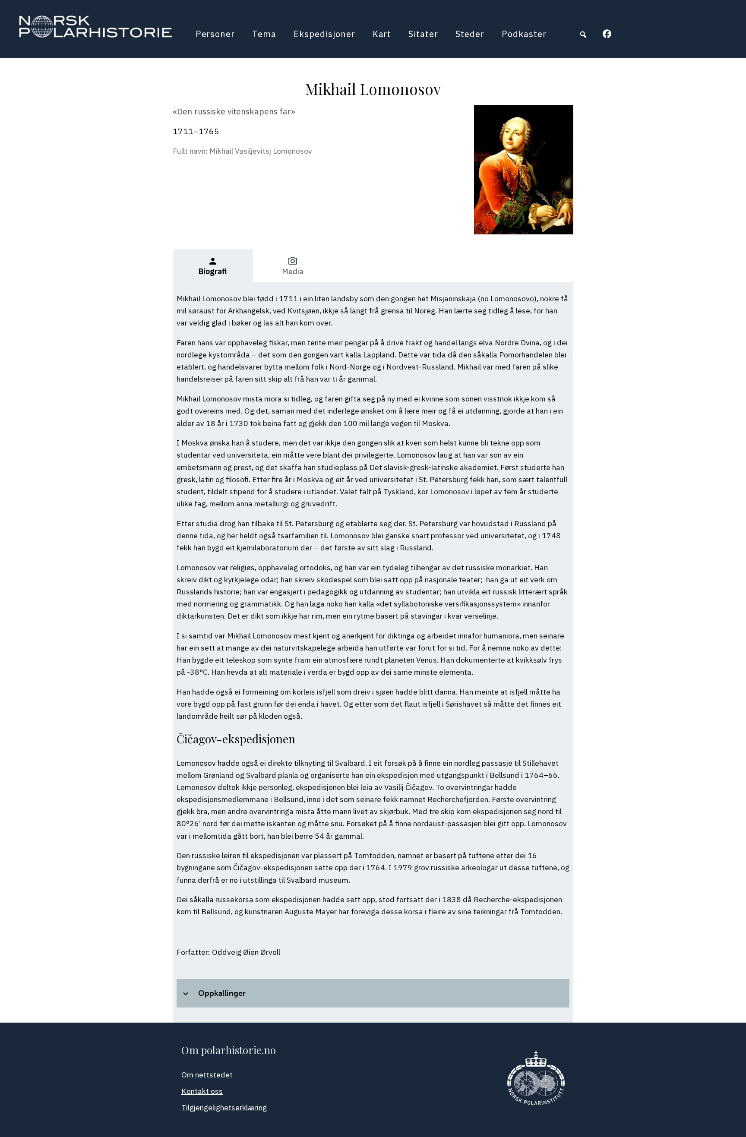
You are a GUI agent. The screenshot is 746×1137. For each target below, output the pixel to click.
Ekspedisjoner (324, 34)
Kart (382, 34)
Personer (215, 34)
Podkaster (524, 34)
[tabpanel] (373, 652)
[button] (583, 34)
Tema (264, 34)
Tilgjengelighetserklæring (224, 1107)
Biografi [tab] (213, 266)
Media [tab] (292, 266)
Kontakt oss (202, 1091)
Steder (469, 34)
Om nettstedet (207, 1075)
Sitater (423, 34)
